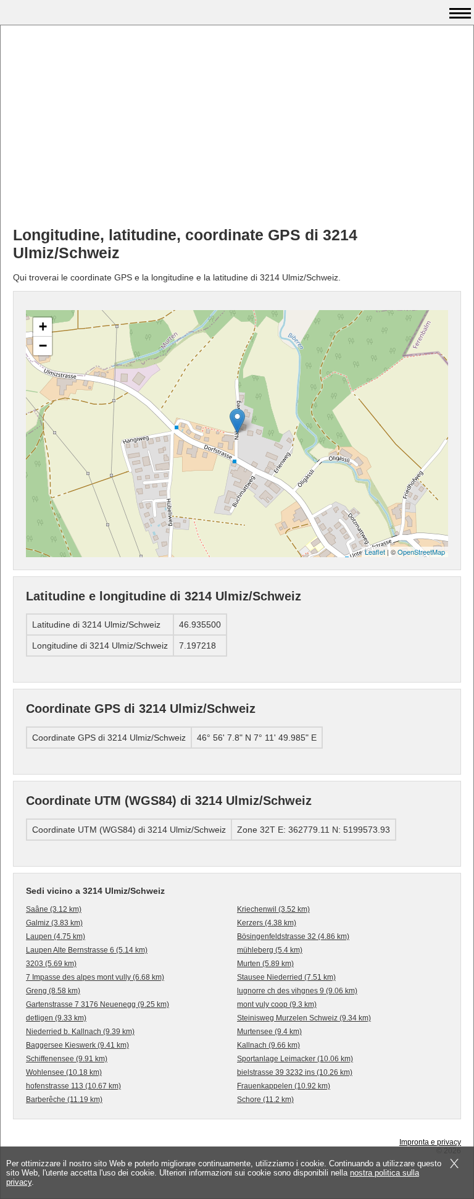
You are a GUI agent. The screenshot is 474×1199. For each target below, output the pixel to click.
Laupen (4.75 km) (55, 936)
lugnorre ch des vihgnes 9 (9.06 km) (297, 991)
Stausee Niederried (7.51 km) (286, 977)
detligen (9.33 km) (56, 1018)
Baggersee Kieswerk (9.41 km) (77, 1045)
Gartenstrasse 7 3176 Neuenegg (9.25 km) (97, 1004)
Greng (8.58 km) (53, 991)
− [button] (43, 345)
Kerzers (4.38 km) (266, 923)
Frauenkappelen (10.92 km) (283, 1086)
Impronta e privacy (430, 1142)
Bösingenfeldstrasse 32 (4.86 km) (293, 936)
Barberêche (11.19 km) (64, 1099)
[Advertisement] (237, 130)
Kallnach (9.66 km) (268, 1045)
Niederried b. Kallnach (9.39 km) (80, 1031)
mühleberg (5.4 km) (269, 950)
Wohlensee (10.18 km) (64, 1072)
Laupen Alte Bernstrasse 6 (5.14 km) (87, 950)
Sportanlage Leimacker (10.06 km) (295, 1058)
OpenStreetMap (421, 552)
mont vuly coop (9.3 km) (277, 1004)
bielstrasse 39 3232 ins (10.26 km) (294, 1072)
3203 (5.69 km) (51, 963)
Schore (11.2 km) (265, 1099)
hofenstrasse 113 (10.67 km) (73, 1086)
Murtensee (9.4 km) (269, 1031)
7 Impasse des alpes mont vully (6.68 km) (95, 977)
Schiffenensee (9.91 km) (66, 1058)
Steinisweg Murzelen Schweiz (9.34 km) (304, 1018)
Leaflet (375, 552)
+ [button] (43, 326)
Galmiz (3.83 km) (54, 923)
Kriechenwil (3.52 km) (273, 909)
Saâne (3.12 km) (53, 909)
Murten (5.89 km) (265, 963)
